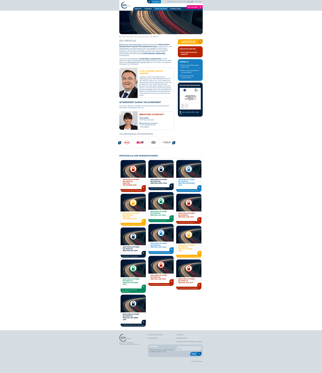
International (175, 9)
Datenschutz (182, 338)
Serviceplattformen (141, 36)
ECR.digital (198, 1)
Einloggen (156, 2)
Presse (180, 335)
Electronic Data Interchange (131, 44)
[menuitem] (138, 9)
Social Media (130, 344)
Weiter (194, 354)
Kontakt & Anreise (156, 335)
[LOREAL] (146, 142)
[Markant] (160, 142)
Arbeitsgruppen (161, 9)
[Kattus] (133, 142)
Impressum (153, 338)
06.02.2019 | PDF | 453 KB (189, 113)
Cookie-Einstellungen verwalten (190, 341)
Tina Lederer (144, 127)
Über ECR (138, 9)
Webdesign (122, 344)
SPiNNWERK (129, 342)
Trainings (148, 9)
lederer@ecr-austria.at (149, 123)
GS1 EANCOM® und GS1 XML (139, 62)
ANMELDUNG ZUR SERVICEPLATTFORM (188, 41)
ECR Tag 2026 (192, 7)
